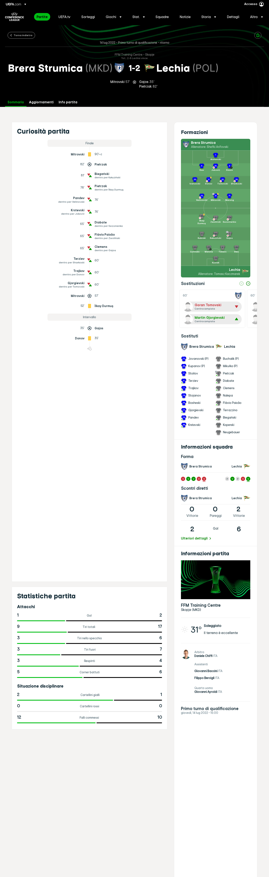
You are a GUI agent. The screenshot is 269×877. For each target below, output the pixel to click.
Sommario (16, 102)
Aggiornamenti (41, 102)
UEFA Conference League (14, 17)
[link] (42, 17)
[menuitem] (42, 17)
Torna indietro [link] (23, 35)
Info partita (68, 102)
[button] (113, 17)
